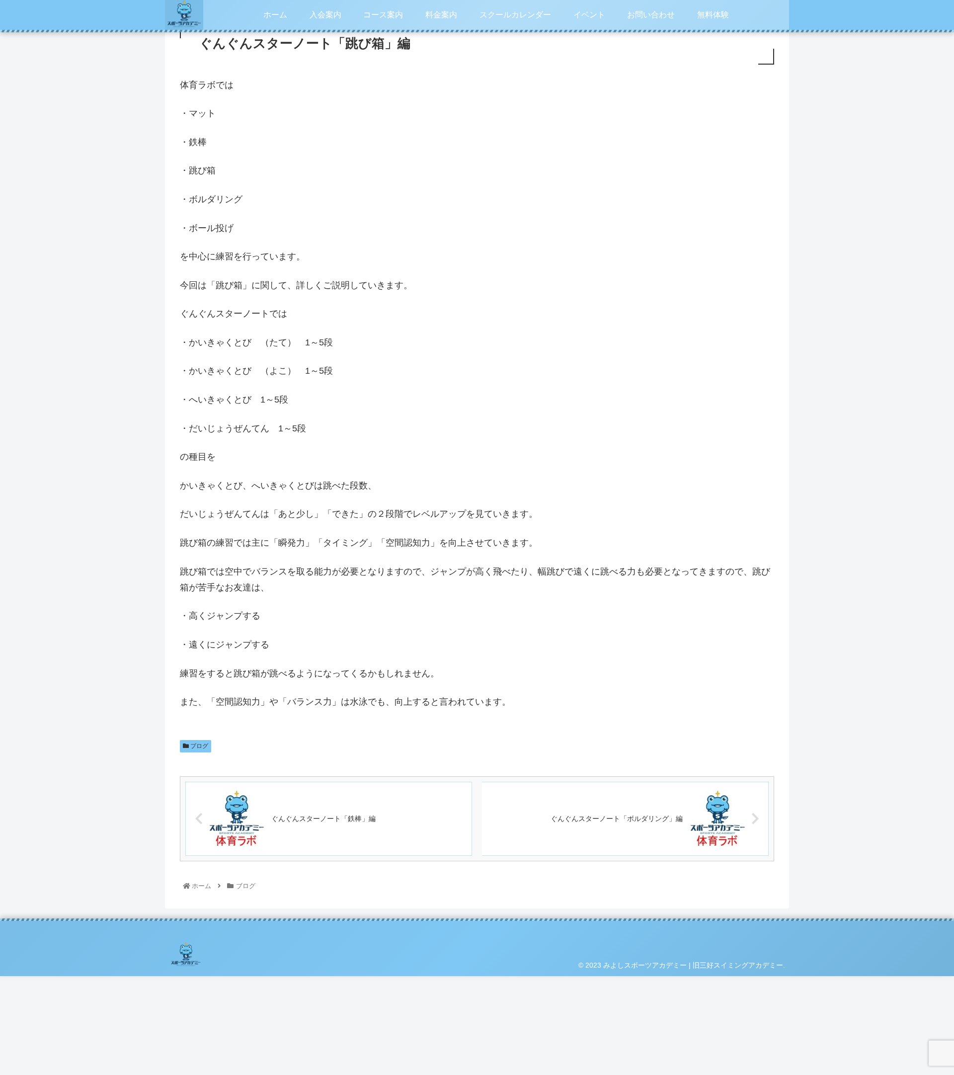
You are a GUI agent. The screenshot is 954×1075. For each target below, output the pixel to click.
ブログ (198, 746)
